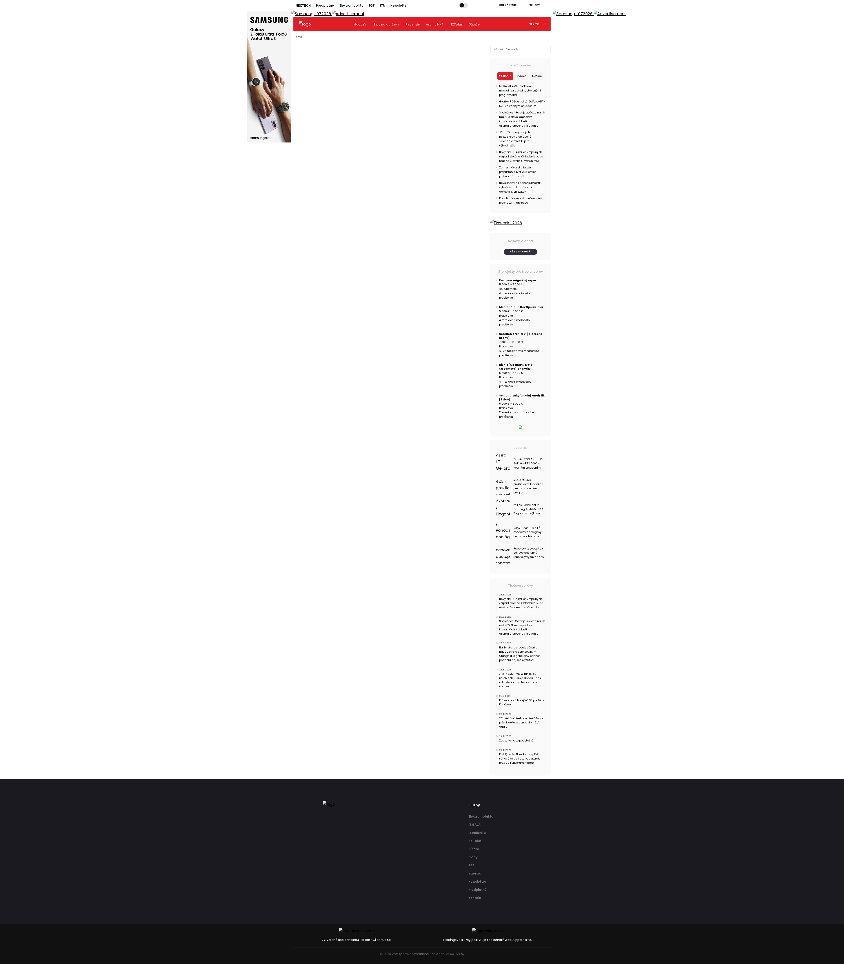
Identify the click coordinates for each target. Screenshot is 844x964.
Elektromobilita (351, 5)
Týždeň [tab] (521, 76)
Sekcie (534, 24)
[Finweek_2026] (520, 223)
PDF (372, 5)
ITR (382, 5)
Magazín (360, 24)
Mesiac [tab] (537, 76)
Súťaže (474, 24)
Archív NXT (434, 24)
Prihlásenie (507, 5)
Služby (534, 5)
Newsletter (399, 5)
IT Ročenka (477, 833)
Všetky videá (520, 251)
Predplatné (325, 5)
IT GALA (474, 824)
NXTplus (456, 24)
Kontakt (475, 898)
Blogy (472, 857)
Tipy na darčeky (386, 24)
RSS (471, 865)
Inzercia (474, 873)
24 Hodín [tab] (505, 76)
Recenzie (413, 24)
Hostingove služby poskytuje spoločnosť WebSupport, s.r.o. (487, 940)
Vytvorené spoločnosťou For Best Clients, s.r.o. (356, 940)
